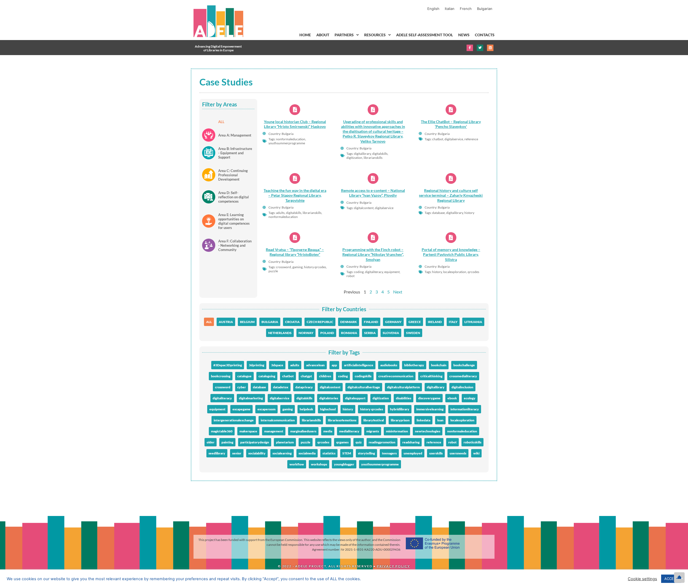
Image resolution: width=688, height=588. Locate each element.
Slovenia (391, 333)
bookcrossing (220, 376)
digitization (380, 398)
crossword (222, 387)
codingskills (363, 376)
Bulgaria (269, 322)
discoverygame (429, 398)
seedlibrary (217, 453)
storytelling (366, 453)
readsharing (411, 442)
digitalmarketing (251, 398)
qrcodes (323, 442)
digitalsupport (355, 398)
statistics (328, 453)
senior (236, 453)
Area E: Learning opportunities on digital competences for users (234, 221)
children (325, 376)
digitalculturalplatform (403, 387)
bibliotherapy (414, 365)
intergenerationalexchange (234, 420)
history (348, 409)
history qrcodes (371, 409)
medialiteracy (349, 431)
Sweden (413, 333)
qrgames (342, 442)
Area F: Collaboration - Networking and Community (235, 245)
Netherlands (280, 333)
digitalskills (304, 398)
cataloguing (267, 376)
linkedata (423, 420)
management (273, 431)
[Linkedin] (490, 48)
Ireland (435, 322)
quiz (359, 442)
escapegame (241, 409)
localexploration (462, 420)
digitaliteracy (222, 398)
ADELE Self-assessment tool (424, 35)
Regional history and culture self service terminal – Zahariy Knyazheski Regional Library (451, 195)
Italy (453, 322)
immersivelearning (429, 409)
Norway (306, 333)
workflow (296, 464)
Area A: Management (234, 135)
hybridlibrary (399, 409)
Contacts (484, 35)
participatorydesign (254, 442)
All (209, 322)
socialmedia (307, 453)
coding (343, 376)
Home (305, 35)
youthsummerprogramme (380, 464)
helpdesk (306, 409)
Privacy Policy (393, 566)
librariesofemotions (342, 420)
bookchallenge (464, 365)
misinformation (397, 431)
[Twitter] (480, 48)
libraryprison (400, 420)
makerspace (248, 431)
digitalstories (328, 398)
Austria (226, 322)
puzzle (305, 442)
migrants (372, 431)
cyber (241, 387)
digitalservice (279, 398)
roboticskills (472, 442)
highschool (328, 409)
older (210, 442)
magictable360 (221, 431)
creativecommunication (395, 376)
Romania (349, 333)
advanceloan (315, 365)
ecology (469, 398)
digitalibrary (436, 387)
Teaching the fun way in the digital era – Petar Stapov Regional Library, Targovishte (295, 195)
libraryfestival (373, 420)
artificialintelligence (358, 365)
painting (227, 442)
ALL (221, 122)
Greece (414, 322)
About (322, 35)
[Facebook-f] (470, 48)
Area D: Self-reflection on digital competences (233, 197)
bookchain (438, 365)
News (464, 35)
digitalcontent (330, 387)
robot (452, 442)
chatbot (288, 376)
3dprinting (256, 365)
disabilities (403, 398)
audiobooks (388, 365)
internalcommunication (278, 420)
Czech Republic (320, 322)
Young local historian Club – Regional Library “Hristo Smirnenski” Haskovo (295, 124)
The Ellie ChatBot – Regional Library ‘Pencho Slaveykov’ (451, 124)
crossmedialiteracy (463, 376)
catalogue (244, 376)
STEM (346, 453)
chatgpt (306, 376)
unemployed (413, 453)
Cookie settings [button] (642, 578)
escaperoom (266, 409)
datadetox (280, 387)
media (327, 431)
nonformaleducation (462, 431)
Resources (375, 35)
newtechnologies (427, 431)
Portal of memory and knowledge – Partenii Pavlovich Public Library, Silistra (451, 254)
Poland (327, 333)
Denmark (348, 322)
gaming (287, 409)
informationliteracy (464, 409)
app (334, 365)
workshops (319, 464)
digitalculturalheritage (363, 387)
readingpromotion (382, 442)
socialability (257, 453)
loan (440, 420)
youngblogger (344, 464)
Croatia (292, 322)
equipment (217, 409)
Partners (344, 35)
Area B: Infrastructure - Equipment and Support (235, 152)
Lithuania (473, 322)
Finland (371, 322)
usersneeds (458, 453)
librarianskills (311, 420)
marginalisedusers (303, 431)
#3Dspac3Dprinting (227, 365)
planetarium (285, 442)
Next (397, 291)
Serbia (370, 333)
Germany (393, 322)
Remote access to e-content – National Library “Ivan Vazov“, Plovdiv (373, 193)
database (259, 387)
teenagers (389, 453)
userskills (436, 453)
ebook (452, 398)
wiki (476, 453)
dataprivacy (304, 387)
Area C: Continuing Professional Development (233, 174)
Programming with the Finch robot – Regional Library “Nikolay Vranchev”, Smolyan (373, 254)
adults (294, 365)
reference (434, 442)
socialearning (282, 453)
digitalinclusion (462, 387)
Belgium (247, 322)
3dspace (277, 365)
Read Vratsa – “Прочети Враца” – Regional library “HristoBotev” (295, 252)
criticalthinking (431, 376)
